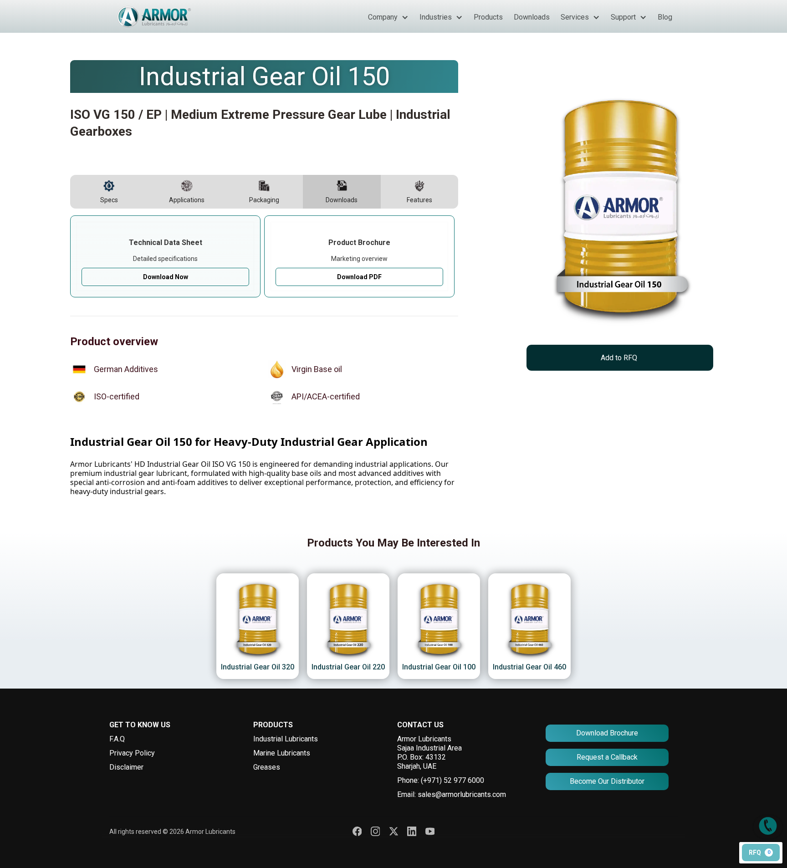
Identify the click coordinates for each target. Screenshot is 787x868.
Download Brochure (607, 733)
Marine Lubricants (281, 753)
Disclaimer (126, 767)
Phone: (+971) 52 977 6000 (440, 780)
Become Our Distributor (607, 781)
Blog (665, 17)
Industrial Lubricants (285, 739)
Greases (266, 767)
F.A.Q (117, 739)
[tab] (109, 192)
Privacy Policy (132, 753)
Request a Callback (607, 757)
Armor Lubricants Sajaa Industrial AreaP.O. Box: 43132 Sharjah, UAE (429, 753)
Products (488, 17)
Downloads (532, 17)
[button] (388, 17)
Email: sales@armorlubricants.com (451, 794)
